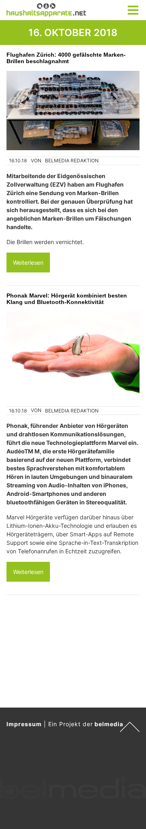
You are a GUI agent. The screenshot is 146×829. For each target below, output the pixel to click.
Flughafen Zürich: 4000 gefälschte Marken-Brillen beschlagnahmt (66, 57)
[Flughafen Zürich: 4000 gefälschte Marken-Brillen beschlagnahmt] (73, 110)
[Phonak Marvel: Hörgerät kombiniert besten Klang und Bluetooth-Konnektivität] (73, 356)
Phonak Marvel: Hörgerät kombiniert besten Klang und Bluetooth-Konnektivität (66, 298)
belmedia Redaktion (72, 160)
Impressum (24, 724)
